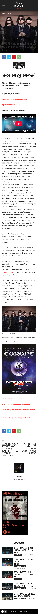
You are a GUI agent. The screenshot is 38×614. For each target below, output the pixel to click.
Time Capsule (8, 272)
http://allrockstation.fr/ (19, 479)
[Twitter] (9, 57)
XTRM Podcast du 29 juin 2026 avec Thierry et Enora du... (24, 574)
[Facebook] (4, 57)
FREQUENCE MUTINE (20, 566)
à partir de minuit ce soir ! (11, 105)
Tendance (10, 40)
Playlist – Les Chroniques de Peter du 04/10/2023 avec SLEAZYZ (29, 448)
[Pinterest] (14, 57)
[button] (4, 611)
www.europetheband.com (12, 399)
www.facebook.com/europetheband (16, 404)
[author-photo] (19, 473)
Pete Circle (19, 476)
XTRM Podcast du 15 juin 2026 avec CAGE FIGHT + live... (24, 584)
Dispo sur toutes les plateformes (14, 99)
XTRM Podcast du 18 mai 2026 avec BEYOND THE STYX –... (25, 595)
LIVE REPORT (18, 555)
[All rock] (19, 5)
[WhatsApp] (19, 57)
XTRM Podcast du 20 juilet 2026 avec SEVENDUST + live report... (24, 550)
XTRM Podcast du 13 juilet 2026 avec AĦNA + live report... (23, 561)
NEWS (9, 13)
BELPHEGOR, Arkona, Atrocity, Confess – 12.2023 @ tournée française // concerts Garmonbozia (10, 450)
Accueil (3, 13)
